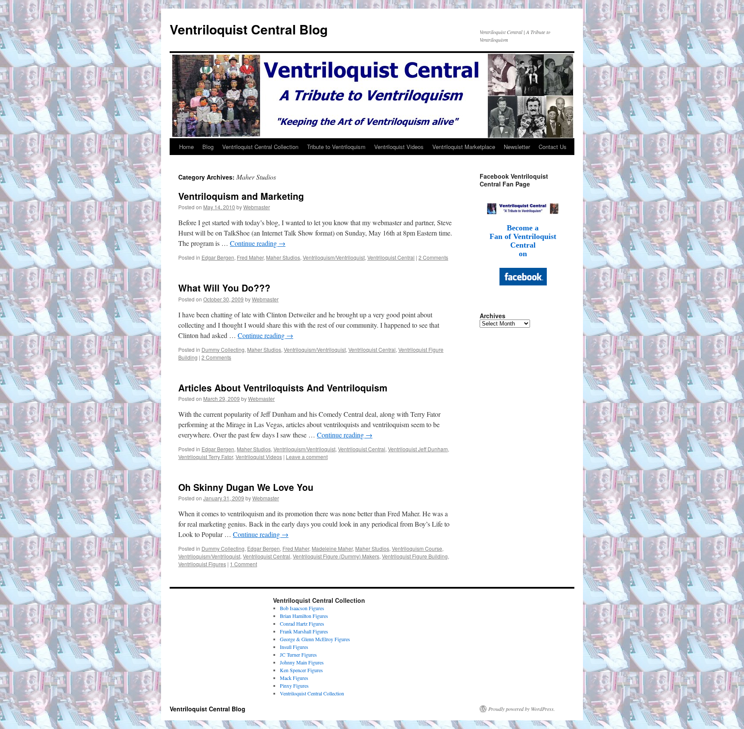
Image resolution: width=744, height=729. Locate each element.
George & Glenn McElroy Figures (315, 639)
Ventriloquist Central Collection (260, 147)
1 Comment (243, 564)
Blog (208, 147)
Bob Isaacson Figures (302, 608)
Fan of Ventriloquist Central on (523, 245)
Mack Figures (294, 677)
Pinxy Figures (294, 685)
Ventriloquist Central (391, 257)
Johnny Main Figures (302, 662)
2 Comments (433, 257)
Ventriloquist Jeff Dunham (418, 449)
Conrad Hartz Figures (302, 623)
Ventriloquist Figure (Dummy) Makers (336, 556)
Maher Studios (283, 257)
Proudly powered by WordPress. (521, 708)
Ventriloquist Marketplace (463, 147)
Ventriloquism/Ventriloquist (334, 257)
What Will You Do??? (224, 287)
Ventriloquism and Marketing (241, 195)
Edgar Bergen (218, 257)
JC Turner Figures (298, 654)
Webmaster (256, 207)
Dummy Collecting (223, 349)
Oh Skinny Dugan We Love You (245, 487)
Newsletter (517, 147)
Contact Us (553, 147)
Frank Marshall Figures (304, 631)
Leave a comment (307, 456)
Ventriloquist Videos (399, 147)
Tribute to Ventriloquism (336, 147)
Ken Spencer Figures (301, 670)
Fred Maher (250, 257)
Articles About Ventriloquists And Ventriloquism (283, 387)
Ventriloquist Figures (202, 564)
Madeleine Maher (332, 548)
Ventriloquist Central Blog (249, 29)
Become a (523, 227)
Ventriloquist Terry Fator (205, 456)
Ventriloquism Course (417, 548)
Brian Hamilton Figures (304, 615)
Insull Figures (294, 646)
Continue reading (257, 243)
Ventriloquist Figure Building (415, 556)
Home (186, 147)
